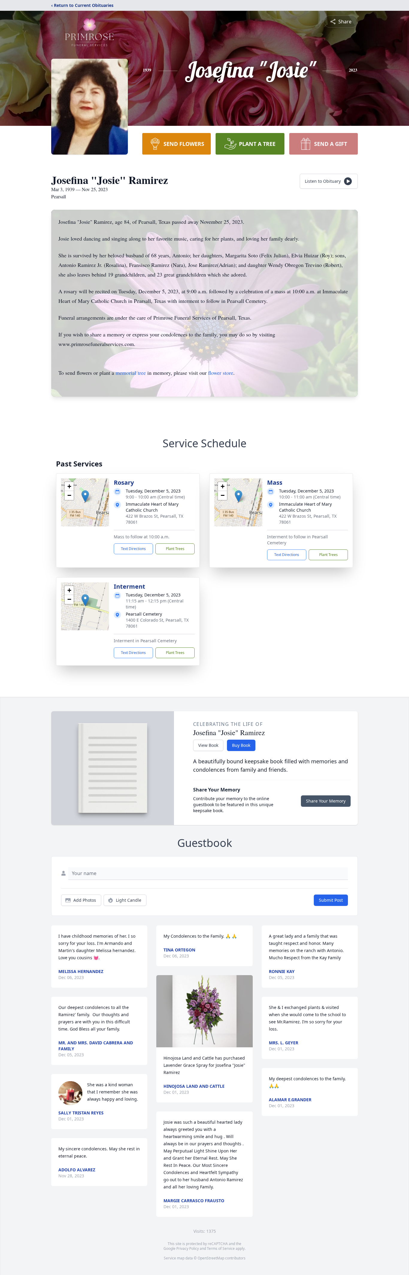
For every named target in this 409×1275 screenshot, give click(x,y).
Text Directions (133, 548)
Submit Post (331, 900)
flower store (220, 372)
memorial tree (131, 372)
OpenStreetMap (211, 1258)
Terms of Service (221, 1248)
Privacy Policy (187, 1248)
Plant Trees (175, 548)
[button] (85, 496)
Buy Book (241, 745)
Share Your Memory (326, 801)
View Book (208, 745)
